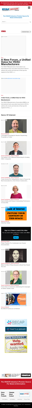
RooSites (16, 405)
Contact (11, 396)
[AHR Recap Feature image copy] (16, 325)
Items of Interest (5, 133)
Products (3, 396)
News (2, 95)
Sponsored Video (5, 241)
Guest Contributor (5, 155)
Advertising (19, 399)
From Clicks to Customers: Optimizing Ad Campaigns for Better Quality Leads (15, 287)
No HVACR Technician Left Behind (10, 308)
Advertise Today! (5, 223)
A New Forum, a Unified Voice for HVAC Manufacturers (16, 62)
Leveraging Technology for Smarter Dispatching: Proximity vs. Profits (14, 136)
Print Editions (5, 399)
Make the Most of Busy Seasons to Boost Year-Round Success (15, 265)
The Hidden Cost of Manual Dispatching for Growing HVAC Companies (15, 158)
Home (3, 392)
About (11, 394)
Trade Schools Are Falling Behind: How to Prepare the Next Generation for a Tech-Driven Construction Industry (15, 180)
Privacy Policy (27, 399)
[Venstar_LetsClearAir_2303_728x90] (16, 375)
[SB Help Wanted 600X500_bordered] (16, 343)
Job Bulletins (12, 399)
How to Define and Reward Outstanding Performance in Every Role (15, 201)
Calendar (11, 392)
